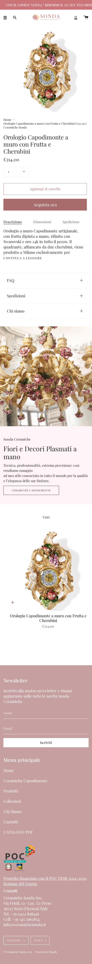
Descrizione (12, 222)
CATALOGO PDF (18, 832)
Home (7, 119)
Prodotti (10, 791)
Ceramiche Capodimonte (31, 490)
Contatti (10, 821)
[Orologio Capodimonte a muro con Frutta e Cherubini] (48, 571)
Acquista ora (45, 204)
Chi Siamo (12, 811)
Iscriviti (46, 742)
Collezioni (12, 801)
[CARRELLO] (86, 17)
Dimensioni (42, 222)
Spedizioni (16, 295)
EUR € (38, 940)
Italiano (14, 940)
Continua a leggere (22, 258)
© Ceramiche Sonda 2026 (17, 952)
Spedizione (71, 222)
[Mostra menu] (6, 17)
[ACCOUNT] (75, 17)
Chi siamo (15, 311)
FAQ (10, 280)
